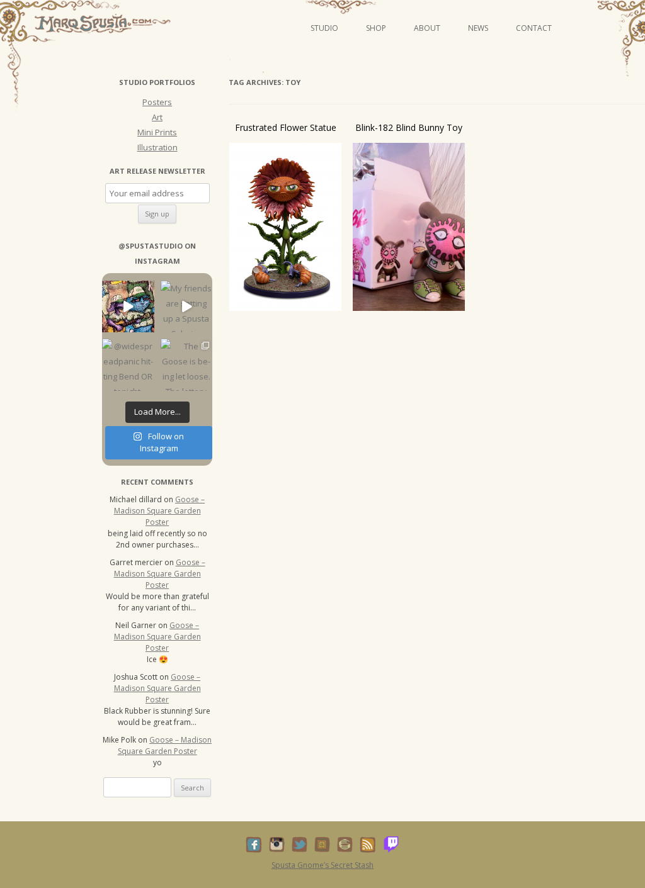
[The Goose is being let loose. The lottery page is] (187, 365)
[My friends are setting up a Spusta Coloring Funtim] (187, 307)
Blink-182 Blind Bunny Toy (408, 127)
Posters (157, 102)
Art (157, 117)
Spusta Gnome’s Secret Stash (322, 865)
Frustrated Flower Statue (285, 127)
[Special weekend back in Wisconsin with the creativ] (128, 307)
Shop (376, 28)
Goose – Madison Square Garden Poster (159, 510)
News (478, 28)
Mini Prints (157, 132)
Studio (324, 28)
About (427, 28)
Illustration (157, 147)
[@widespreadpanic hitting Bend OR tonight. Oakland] (128, 365)
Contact (534, 28)
